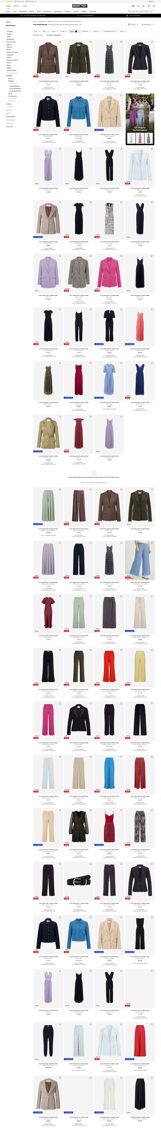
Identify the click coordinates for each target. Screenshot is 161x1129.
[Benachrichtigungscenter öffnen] (143, 6)
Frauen (8, 6)
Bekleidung (42, 21)
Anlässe (50, 21)
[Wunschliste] (149, 6)
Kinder (24, 6)
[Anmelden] (138, 6)
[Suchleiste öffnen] (129, 11)
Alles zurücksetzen (55, 35)
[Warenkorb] (154, 6)
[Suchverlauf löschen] (154, 11)
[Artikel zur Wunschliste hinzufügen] (60, 42)
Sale (44, 31)
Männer (16, 6)
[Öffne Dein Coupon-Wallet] (133, 6)
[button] (133, 24)
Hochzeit (57, 21)
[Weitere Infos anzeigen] (48, 90)
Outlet (10, 1)
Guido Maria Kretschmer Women (71, 21)
